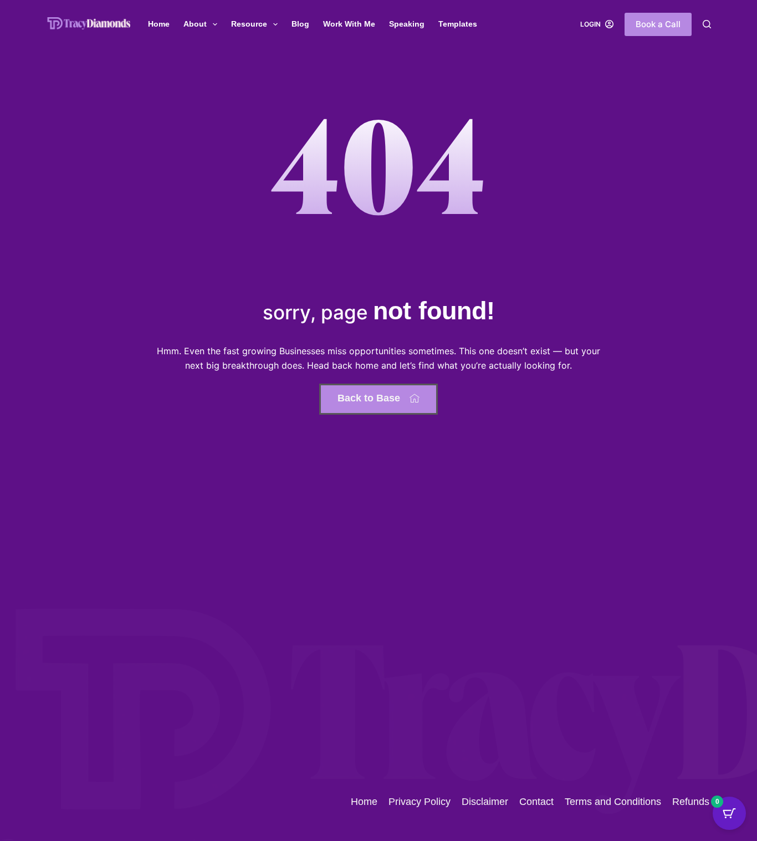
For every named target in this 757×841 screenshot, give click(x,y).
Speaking (406, 23)
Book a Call (658, 24)
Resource (249, 23)
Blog (300, 23)
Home (159, 23)
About (195, 23)
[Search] (707, 24)
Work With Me (349, 23)
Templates (457, 23)
